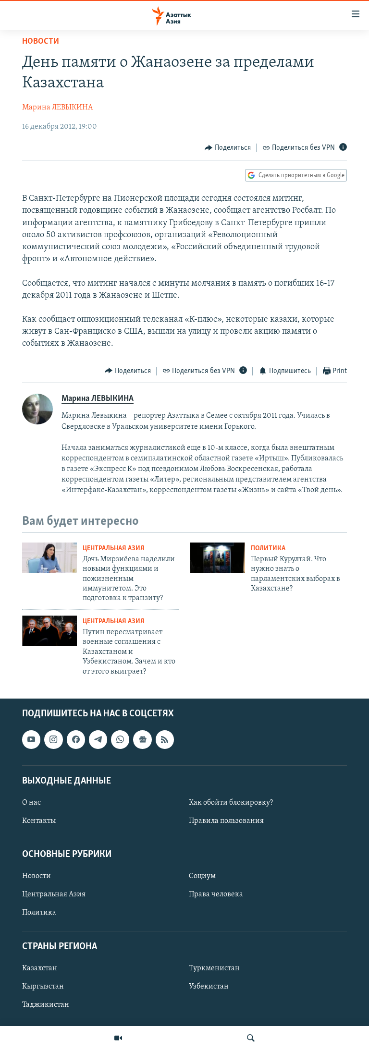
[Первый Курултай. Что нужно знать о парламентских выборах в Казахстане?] (217, 558)
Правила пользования (226, 821)
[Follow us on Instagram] (53, 739)
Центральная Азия (114, 548)
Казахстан (39, 968)
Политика (268, 548)
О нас (31, 803)
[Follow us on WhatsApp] (120, 739)
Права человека (216, 894)
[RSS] (165, 739)
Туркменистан (214, 968)
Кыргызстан (43, 986)
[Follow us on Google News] (142, 739)
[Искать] (250, 1038)
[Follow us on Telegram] (98, 739)
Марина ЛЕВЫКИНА (57, 107)
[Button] (228, 148)
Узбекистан (209, 986)
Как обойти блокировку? (231, 803)
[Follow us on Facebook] (76, 739)
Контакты (39, 821)
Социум (202, 876)
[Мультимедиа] (118, 1038)
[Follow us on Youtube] (31, 739)
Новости (40, 41)
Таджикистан (45, 1005)
